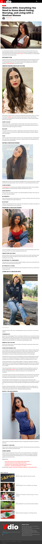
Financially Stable (27, 467)
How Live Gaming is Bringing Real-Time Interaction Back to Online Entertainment (30, 531)
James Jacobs (9, 17)
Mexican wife (20, 53)
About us (3, 541)
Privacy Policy (13, 541)
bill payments (12, 369)
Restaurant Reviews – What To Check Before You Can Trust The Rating (30, 527)
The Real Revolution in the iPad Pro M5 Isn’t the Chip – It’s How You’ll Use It (31, 533)
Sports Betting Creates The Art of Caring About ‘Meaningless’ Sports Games (31, 529)
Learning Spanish (5, 187)
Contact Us (8, 541)
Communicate (20, 467)
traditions (10, 116)
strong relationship (10, 63)
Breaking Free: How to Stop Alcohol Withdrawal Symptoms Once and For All (31, 535)
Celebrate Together (13, 467)
